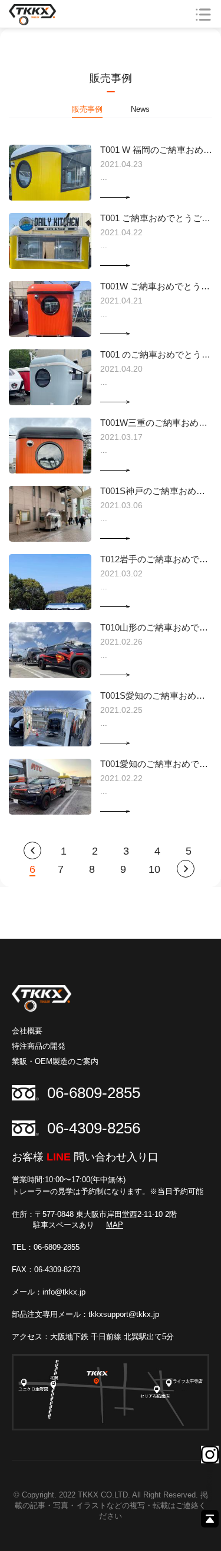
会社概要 (27, 1030)
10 (154, 869)
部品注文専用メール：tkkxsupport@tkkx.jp (85, 1314)
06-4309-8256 (93, 1128)
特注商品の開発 (38, 1046)
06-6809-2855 (93, 1093)
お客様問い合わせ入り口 (85, 1157)
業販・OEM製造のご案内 (55, 1061)
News (140, 109)
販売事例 (87, 109)
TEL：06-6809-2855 (46, 1247)
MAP (114, 1224)
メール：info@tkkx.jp (48, 1292)
